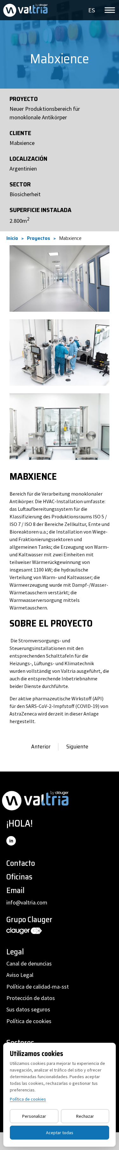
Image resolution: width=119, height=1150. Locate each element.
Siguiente (77, 746)
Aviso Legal (19, 974)
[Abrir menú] (110, 10)
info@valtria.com (26, 902)
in (11, 841)
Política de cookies (28, 1021)
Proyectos (38, 238)
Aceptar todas (59, 1132)
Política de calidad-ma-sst (37, 986)
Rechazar (85, 1116)
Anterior (40, 746)
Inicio (12, 238)
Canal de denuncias (29, 963)
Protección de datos (30, 998)
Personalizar (34, 1116)
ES (91, 10)
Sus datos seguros (28, 1009)
